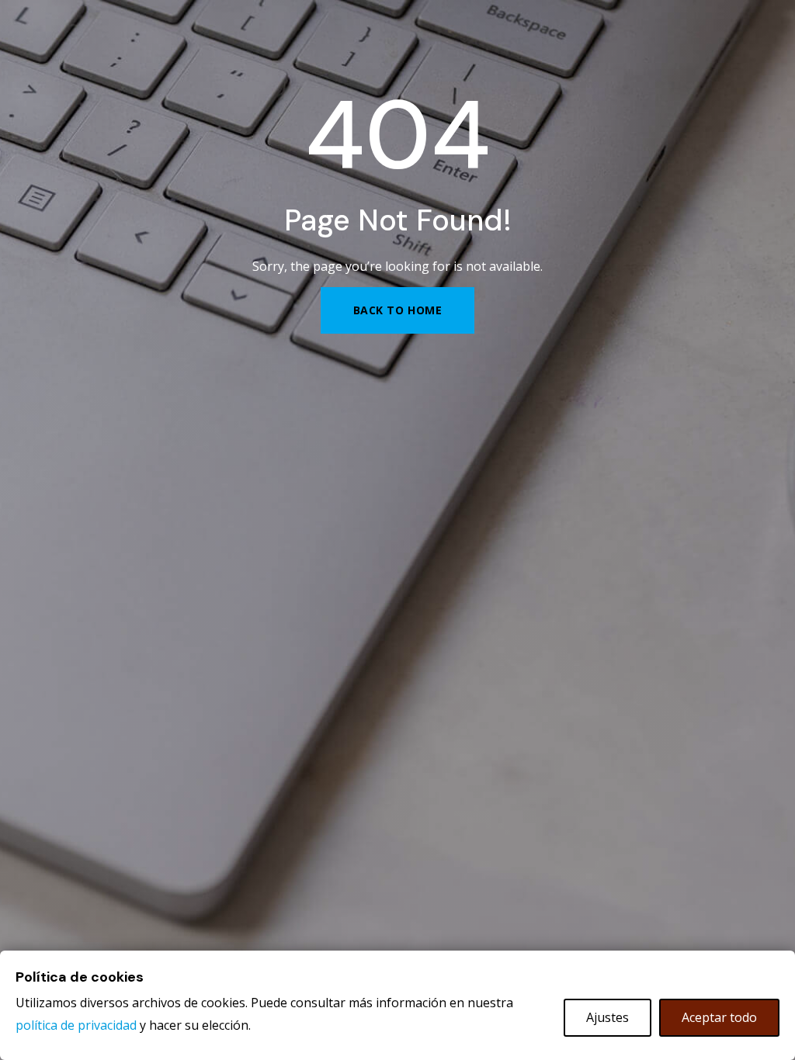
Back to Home (398, 310)
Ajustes (607, 1017)
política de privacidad (76, 1025)
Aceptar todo (719, 1017)
